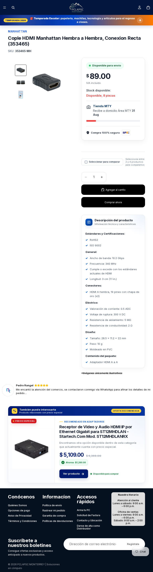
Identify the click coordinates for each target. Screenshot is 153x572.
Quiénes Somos (17, 505)
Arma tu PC (83, 510)
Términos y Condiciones (22, 521)
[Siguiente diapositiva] (60, 82)
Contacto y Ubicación (89, 520)
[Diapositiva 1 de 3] (20, 70)
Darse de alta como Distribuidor (88, 527)
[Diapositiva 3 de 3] (20, 94)
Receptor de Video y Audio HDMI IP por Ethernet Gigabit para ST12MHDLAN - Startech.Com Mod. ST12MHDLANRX (95, 431)
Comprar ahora (113, 202)
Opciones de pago (19, 510)
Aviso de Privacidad (19, 515)
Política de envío (52, 505)
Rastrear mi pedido (53, 510)
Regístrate (133, 544)
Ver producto (73, 474)
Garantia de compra (54, 515)
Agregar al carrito (116, 189)
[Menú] (4, 7)
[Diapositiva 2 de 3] (20, 82)
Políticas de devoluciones (57, 521)
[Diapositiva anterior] (32, 82)
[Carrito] (148, 7)
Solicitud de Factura (88, 515)
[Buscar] (13, 7)
